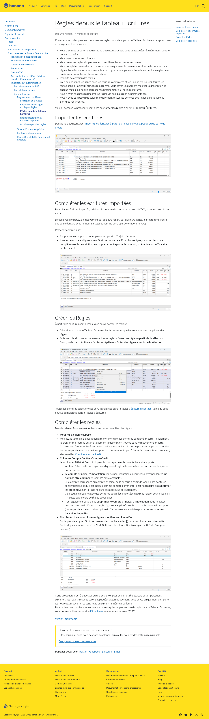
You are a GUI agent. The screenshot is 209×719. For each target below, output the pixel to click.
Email (117, 651)
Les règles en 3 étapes (31, 100)
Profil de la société (166, 683)
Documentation (76, 6)
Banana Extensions (13, 688)
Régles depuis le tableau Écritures (33, 112)
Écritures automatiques (29, 133)
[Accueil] (14, 6)
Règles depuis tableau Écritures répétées (31, 119)
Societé (161, 675)
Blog (63, 6)
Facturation (16, 68)
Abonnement (11, 25)
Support (108, 6)
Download (45, 6)
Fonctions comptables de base (26, 56)
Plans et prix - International (67, 679)
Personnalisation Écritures (24, 60)
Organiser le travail (14, 34)
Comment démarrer (15, 30)
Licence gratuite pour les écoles (69, 688)
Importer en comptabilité (26, 86)
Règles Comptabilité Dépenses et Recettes (33, 138)
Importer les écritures (187, 27)
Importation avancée (24, 90)
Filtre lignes (96, 611)
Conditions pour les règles (33, 124)
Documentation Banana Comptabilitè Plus (125, 675)
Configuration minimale (15, 679)
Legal (6, 714)
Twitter (83, 651)
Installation (10, 21)
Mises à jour (60, 696)
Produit (31, 6)
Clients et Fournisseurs (22, 64)
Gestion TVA (17, 72)
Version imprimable (66, 619)
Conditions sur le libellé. (88, 454)
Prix (55, 6)
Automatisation (22, 94)
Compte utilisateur (63, 683)
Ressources (93, 6)
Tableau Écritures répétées (30, 129)
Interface (12, 45)
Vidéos (109, 683)
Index (10, 41)
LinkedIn (107, 651)
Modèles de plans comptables (17, 683)
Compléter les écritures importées (188, 32)
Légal (160, 692)
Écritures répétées (141, 408)
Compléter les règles (186, 41)
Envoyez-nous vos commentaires (77, 641)
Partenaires (111, 696)
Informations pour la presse (170, 696)
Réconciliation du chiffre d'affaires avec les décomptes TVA (28, 77)
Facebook (94, 651)
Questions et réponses (116, 692)
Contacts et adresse (167, 700)
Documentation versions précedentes (123, 688)
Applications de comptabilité (22, 49)
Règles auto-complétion (29, 97)
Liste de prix (60, 692)
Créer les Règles (184, 37)
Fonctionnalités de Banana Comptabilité (28, 53)
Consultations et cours (168, 688)
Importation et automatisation (26, 83)
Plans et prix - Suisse (64, 675)
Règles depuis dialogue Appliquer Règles (31, 106)
